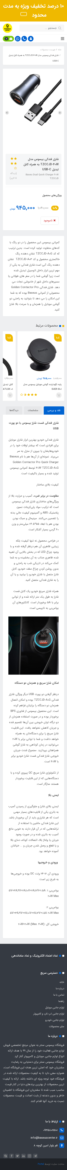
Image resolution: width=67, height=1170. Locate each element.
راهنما (61, 1001)
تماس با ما (58, 995)
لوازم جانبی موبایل (54, 1008)
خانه (62, 982)
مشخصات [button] (33, 410)
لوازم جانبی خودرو (54, 1020)
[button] (31, 38)
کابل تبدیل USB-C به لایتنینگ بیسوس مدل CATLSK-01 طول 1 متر (37, 387)
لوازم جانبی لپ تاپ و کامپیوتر (48, 1014)
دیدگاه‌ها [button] (13, 410)
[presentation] (60, 113)
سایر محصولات (56, 1026)
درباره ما (60, 988)
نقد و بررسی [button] (53, 410)
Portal (41, 1164)
